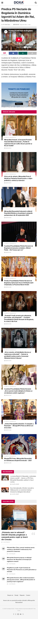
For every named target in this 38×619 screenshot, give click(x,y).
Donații (16, 595)
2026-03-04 (8, 183)
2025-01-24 (8, 430)
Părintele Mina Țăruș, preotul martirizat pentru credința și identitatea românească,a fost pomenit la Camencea (21, 549)
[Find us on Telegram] (18, 614)
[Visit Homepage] (19, 3)
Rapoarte (22, 595)
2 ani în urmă (15, 484)
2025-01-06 (8, 463)
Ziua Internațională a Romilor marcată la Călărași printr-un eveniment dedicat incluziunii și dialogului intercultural (22, 490)
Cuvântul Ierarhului (10, 137)
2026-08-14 (8, 148)
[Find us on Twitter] (23, 614)
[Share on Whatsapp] (22, 53)
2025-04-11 (8, 252)
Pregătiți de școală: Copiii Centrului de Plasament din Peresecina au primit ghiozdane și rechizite (21, 569)
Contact (28, 595)
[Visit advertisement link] (19, 95)
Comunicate (7, 208)
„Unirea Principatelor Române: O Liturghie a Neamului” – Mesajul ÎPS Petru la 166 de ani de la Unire (19, 425)
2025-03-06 (8, 324)
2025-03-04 (8, 360)
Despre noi (10, 595)
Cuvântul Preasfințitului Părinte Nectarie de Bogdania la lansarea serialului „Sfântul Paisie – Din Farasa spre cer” (18, 248)
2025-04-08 (8, 287)
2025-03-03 (16, 24)
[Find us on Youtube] (20, 614)
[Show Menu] (2, 2)
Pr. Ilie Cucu (6, 24)
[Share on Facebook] (13, 53)
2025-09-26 (8, 217)
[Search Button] (36, 2)
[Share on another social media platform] (32, 53)
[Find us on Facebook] (13, 614)
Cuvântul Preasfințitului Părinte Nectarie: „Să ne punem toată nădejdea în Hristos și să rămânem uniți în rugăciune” (18, 391)
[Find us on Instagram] (15, 614)
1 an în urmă (15, 494)
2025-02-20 (8, 395)
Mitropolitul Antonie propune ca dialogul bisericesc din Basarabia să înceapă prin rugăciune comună (19, 559)
